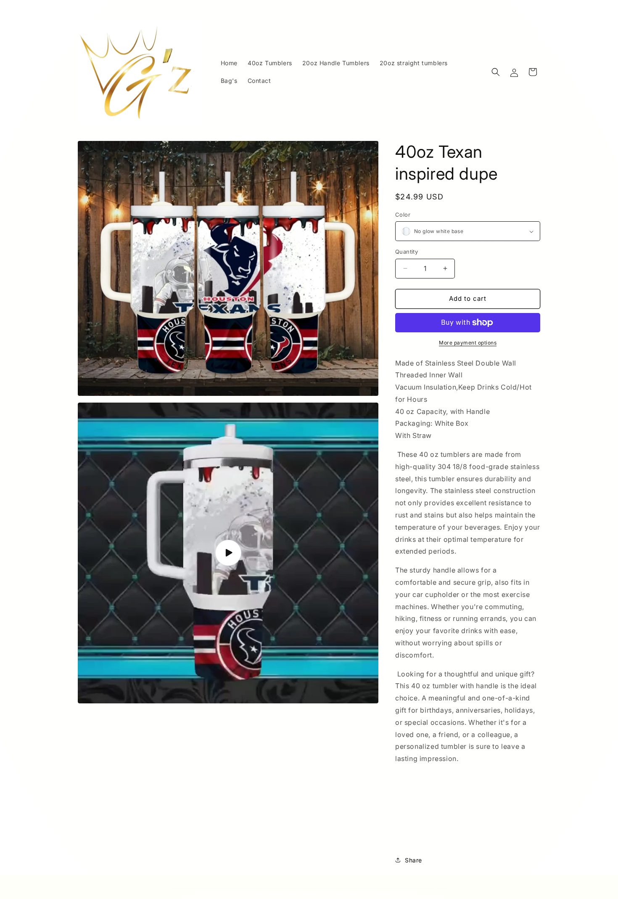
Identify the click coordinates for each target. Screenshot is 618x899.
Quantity (406, 251)
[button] (495, 72)
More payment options (468, 342)
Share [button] (413, 860)
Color (402, 214)
